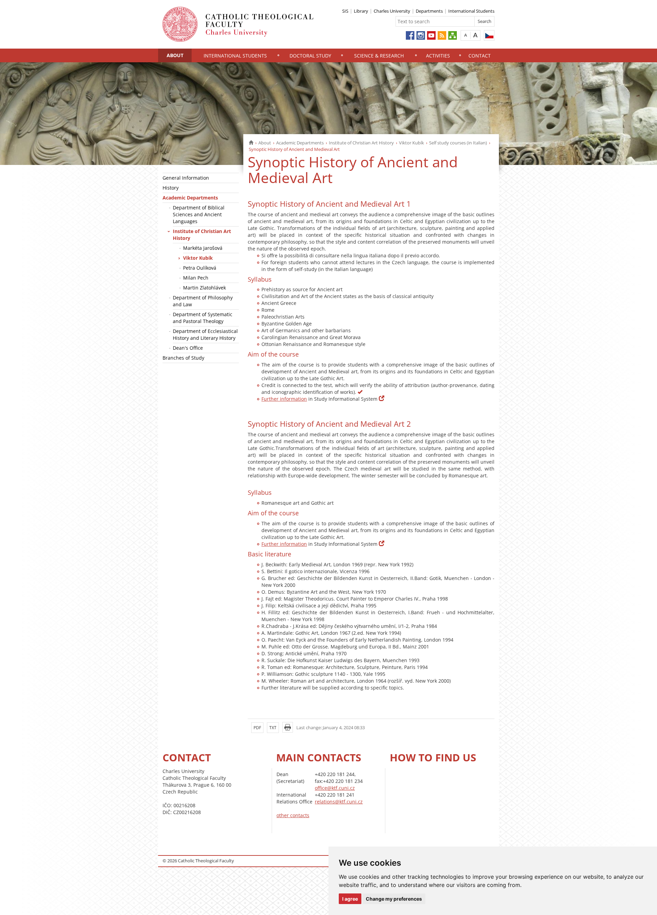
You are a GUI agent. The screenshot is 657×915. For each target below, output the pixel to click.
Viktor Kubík (411, 143)
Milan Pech (195, 277)
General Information (186, 178)
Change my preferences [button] (394, 899)
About (175, 55)
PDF (257, 728)
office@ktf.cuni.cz (335, 788)
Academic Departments (300, 143)
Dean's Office (188, 348)
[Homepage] (251, 143)
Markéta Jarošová (202, 248)
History (171, 187)
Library (361, 11)
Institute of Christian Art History (361, 143)
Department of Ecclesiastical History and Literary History (205, 334)
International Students (471, 11)
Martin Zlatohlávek (204, 287)
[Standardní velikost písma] (465, 35)
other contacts (292, 815)
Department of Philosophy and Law (203, 301)
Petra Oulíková (199, 268)
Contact (479, 55)
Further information (284, 399)
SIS (345, 11)
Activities (438, 55)
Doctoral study (310, 55)
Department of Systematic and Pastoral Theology (202, 317)
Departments (429, 11)
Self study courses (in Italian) (458, 143)
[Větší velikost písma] (475, 35)
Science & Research (379, 55)
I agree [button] (350, 899)
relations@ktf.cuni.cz (339, 801)
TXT (272, 728)
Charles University (392, 11)
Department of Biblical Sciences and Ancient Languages (198, 214)
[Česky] (489, 35)
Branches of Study (183, 358)
